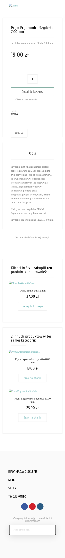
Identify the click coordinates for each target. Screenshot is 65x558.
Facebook (24, 506)
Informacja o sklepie (22, 472)
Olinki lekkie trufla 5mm (33, 290)
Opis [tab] (32, 153)
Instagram (40, 506)
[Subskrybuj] (51, 530)
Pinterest (32, 506)
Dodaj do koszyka (33, 92)
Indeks (14, 111)
